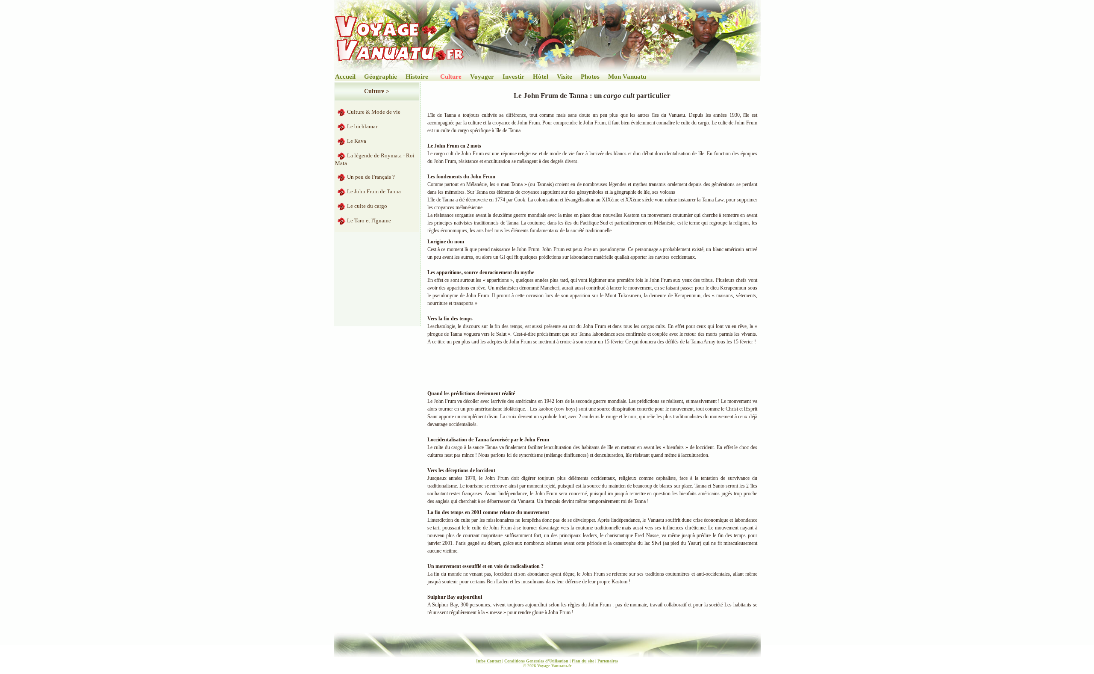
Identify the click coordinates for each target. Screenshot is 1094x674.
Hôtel (540, 76)
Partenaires (607, 661)
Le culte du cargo (367, 206)
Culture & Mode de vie (373, 112)
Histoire (417, 76)
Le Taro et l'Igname (369, 220)
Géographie (380, 76)
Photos (590, 76)
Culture (451, 76)
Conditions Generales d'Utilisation (536, 661)
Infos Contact (489, 661)
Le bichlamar (362, 126)
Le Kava (356, 141)
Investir (513, 76)
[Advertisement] (581, 366)
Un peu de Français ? (371, 177)
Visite (564, 76)
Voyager (482, 76)
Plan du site (583, 661)
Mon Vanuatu (627, 76)
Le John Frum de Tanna (374, 191)
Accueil (345, 76)
